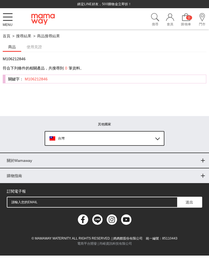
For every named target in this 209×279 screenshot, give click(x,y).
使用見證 (34, 47)
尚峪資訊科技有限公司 (115, 243)
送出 (189, 202)
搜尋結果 (23, 36)
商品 (12, 47)
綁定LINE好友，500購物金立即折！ (104, 4)
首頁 (6, 36)
